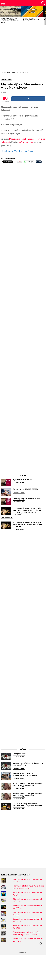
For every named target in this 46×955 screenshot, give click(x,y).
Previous (1, 15)
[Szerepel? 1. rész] (6, 756)
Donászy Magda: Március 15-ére (26, 499)
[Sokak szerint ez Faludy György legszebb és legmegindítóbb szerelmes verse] (10, 11)
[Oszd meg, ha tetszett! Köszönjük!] (28, 98)
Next (45, 15)
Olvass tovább (19, 482)
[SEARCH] (43, 3)
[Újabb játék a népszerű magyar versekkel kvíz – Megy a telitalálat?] (6, 806)
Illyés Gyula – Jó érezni (22, 479)
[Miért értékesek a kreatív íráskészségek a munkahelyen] (6, 776)
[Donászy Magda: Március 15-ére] (6, 501)
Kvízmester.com (26, 142)
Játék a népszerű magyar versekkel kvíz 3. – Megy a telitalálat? (27, 784)
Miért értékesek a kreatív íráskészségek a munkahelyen (25, 774)
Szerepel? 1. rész (19, 753)
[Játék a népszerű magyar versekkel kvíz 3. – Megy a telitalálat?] (6, 786)
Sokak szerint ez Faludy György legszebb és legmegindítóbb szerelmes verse (10, 20)
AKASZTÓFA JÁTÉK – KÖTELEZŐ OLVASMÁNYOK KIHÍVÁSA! (31, 19)
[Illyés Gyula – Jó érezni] (6, 482)
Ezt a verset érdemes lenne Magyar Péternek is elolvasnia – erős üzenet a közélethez (28, 524)
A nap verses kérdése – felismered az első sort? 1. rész (28, 764)
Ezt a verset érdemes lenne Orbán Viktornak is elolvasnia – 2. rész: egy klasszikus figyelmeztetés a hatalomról (27, 511)
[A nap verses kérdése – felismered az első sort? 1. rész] (6, 766)
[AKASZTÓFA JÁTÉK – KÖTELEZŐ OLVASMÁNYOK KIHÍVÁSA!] (32, 11)
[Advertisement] (23, 47)
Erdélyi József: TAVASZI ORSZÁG (26, 489)
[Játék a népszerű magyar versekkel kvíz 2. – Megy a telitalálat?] (6, 796)
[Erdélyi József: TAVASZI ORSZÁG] (6, 492)
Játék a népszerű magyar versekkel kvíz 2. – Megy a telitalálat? (27, 795)
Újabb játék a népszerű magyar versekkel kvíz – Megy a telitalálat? (27, 805)
